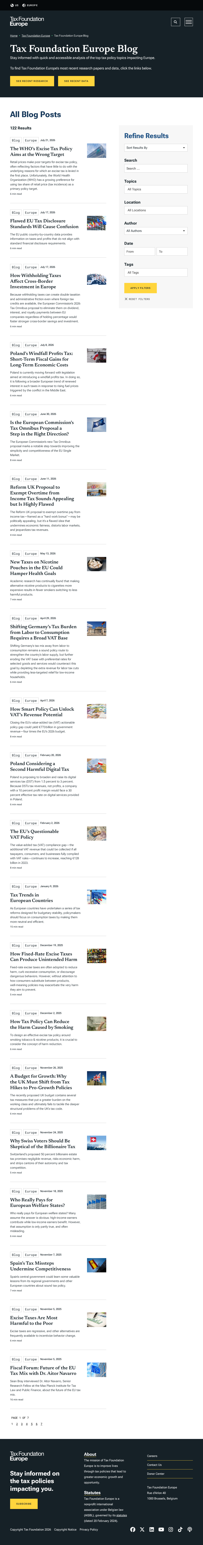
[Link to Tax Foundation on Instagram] (171, 1529)
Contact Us (154, 1465)
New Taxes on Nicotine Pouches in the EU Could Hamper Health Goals (36, 568)
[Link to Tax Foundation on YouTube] (161, 1529)
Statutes (92, 1492)
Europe (32, 5)
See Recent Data (76, 81)
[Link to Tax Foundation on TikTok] (180, 1529)
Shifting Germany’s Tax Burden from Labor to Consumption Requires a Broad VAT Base (43, 633)
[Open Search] (175, 22)
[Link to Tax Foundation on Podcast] (190, 1529)
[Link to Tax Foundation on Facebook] (133, 1529)
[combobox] (156, 189)
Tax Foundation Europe (36, 35)
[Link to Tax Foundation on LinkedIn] (151, 1529)
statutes (121, 1515)
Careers (152, 1456)
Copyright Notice (65, 1529)
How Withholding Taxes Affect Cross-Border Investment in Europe (35, 281)
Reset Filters (139, 299)
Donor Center (155, 1474)
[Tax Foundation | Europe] (27, 22)
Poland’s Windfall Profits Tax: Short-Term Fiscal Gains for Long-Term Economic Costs (41, 359)
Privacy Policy (89, 1529)
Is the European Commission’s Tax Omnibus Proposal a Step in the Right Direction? (42, 428)
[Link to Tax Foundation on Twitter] (142, 1529)
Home (13, 35)
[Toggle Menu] (189, 22)
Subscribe (24, 1503)
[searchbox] (156, 189)
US (17, 5)
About (90, 1454)
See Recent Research (32, 81)
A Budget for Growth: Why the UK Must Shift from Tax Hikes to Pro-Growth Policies (41, 1082)
